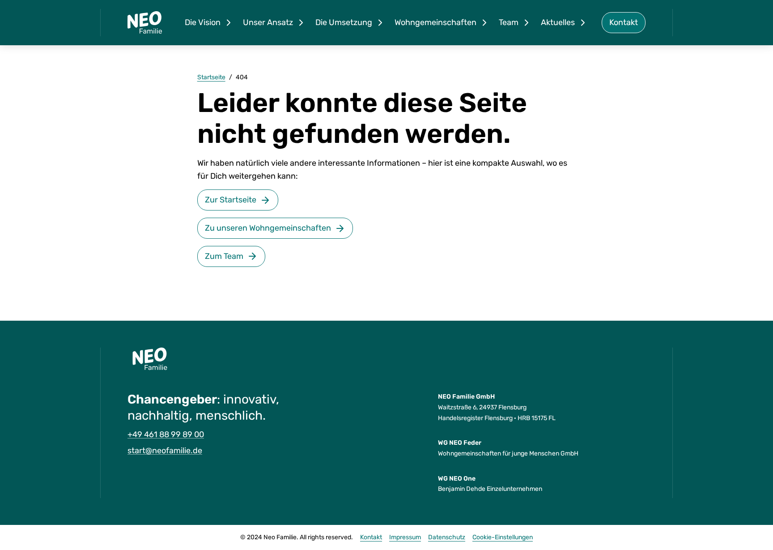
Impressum (405, 537)
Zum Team (224, 256)
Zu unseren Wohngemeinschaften (268, 228)
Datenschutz (446, 537)
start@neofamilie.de (164, 450)
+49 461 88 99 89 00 (165, 434)
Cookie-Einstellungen (502, 537)
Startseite (211, 77)
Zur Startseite (230, 200)
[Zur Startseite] (144, 22)
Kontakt (623, 22)
